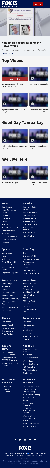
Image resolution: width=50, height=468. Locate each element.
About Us (28, 345)
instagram (25, 440)
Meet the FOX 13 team (30, 350)
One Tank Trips (8, 292)
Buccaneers (7, 253)
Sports (6, 249)
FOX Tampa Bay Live (30, 310)
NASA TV (26, 306)
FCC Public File (29, 367)
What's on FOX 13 (30, 336)
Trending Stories (30, 330)
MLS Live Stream (30, 426)
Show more (7, 53)
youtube (30, 440)
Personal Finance (9, 328)
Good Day (28, 249)
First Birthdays (29, 270)
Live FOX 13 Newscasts (28, 287)
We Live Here (9, 279)
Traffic (25, 253)
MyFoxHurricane (30, 233)
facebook (15, 440)
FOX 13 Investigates (10, 227)
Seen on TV (7, 233)
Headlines (27, 322)
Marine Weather (29, 218)
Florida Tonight (8, 286)
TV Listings (27, 355)
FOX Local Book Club (29, 326)
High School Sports (10, 272)
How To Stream (29, 283)
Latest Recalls (8, 325)
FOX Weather (28, 236)
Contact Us (27, 373)
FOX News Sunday (9, 236)
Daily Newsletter (9, 239)
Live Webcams (29, 215)
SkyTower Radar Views (30, 208)
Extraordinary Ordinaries (28, 263)
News (5, 203)
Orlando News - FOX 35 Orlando (8, 353)
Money (6, 318)
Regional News (7, 347)
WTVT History (28, 361)
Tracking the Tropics (28, 228)
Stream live (6, 386)
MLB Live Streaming (31, 394)
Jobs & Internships (30, 358)
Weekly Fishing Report (8, 268)
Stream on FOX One (29, 381)
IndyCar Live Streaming (28, 404)
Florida (5, 215)
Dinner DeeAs (8, 289)
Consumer (6, 218)
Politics (5, 224)
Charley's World (29, 256)
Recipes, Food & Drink (9, 303)
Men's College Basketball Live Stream (29, 410)
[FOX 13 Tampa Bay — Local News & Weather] (9, 4)
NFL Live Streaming (31, 386)
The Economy (8, 331)
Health (4, 221)
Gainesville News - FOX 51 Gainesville (9, 359)
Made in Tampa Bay (10, 299)
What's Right (7, 283)
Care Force (6, 310)
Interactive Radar (30, 212)
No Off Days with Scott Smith (9, 263)
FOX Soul (27, 298)
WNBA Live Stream (31, 423)
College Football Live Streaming (29, 390)
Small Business (8, 334)
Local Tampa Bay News (9, 211)
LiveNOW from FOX (31, 292)
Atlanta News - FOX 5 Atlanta (10, 364)
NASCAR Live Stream (28, 398)
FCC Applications (30, 370)
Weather (28, 203)
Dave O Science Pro (31, 273)
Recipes (26, 267)
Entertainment (31, 318)
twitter (20, 440)
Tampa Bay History (10, 307)
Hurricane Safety (30, 224)
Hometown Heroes (31, 259)
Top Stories (7, 207)
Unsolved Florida (9, 230)
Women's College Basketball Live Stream (30, 418)
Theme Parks (7, 295)
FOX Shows (27, 333)
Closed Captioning (30, 364)
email (35, 440)
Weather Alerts (29, 221)
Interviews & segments (7, 390)
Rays (4, 256)
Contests (26, 339)
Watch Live (38, 4)
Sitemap (5, 242)
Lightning (6, 259)
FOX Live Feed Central (29, 302)
